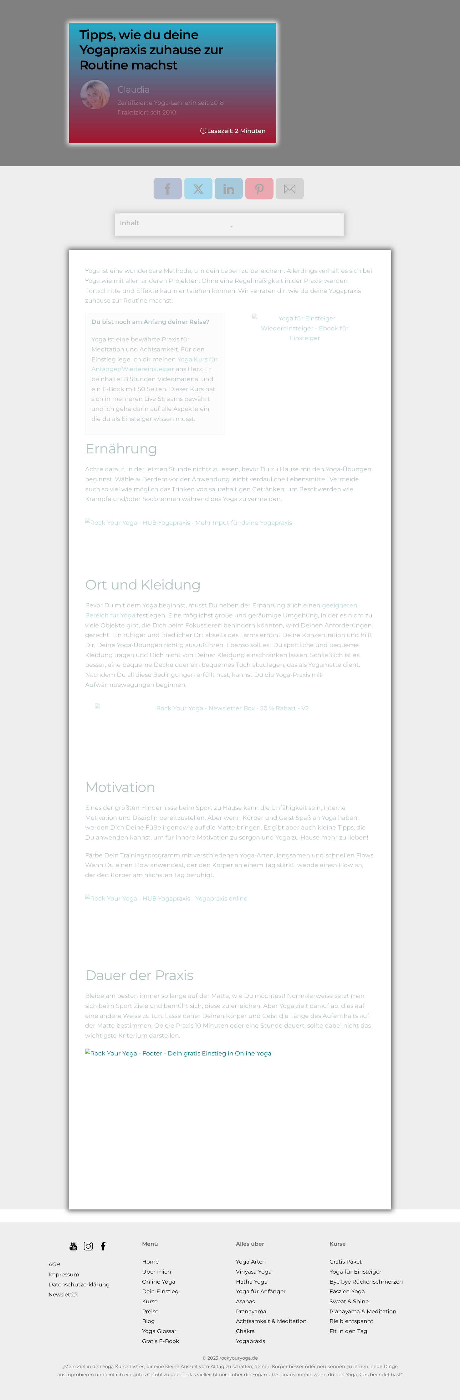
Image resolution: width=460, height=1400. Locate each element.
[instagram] (88, 1243)
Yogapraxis (250, 1341)
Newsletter (63, 1294)
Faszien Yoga (347, 1291)
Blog (148, 1321)
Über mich (156, 1271)
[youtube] (73, 1243)
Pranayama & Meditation (363, 1311)
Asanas (245, 1301)
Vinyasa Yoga (254, 1271)
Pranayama (251, 1311)
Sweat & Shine (349, 1301)
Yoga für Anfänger (261, 1291)
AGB (54, 1264)
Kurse (149, 1301)
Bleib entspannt (351, 1321)
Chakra (245, 1331)
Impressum (64, 1274)
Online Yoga (158, 1281)
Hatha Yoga (252, 1281)
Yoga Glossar (159, 1331)
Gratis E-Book (160, 1341)
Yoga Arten (251, 1261)
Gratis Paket (346, 1261)
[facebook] (103, 1243)
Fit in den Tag (348, 1331)
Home (150, 1261)
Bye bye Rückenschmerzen (366, 1281)
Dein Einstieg (160, 1291)
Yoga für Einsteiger (355, 1271)
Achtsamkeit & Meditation (271, 1321)
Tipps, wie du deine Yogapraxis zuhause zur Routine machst (151, 50)
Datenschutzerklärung (79, 1284)
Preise (150, 1311)
